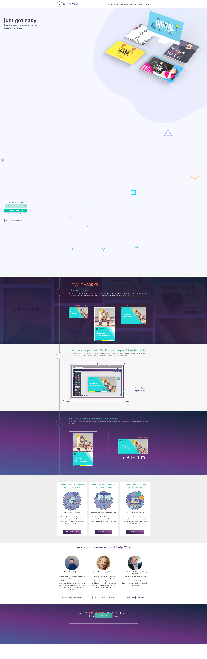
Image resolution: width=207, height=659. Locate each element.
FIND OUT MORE (66, 597)
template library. (131, 295)
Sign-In (22, 213)
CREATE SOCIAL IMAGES (99, 597)
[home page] (67, 4)
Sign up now (131, 597)
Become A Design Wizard (16, 210)
